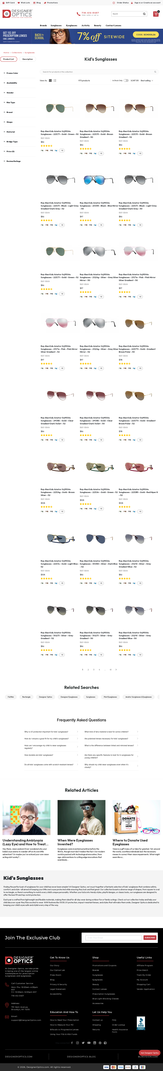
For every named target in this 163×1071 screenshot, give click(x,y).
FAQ (114, 1020)
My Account (142, 980)
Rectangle (26, 697)
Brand (9, 112)
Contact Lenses (113, 25)
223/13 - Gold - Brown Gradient (47, 150)
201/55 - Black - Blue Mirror (56, 150)
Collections (17, 53)
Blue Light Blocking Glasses (105, 999)
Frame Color (12, 73)
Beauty (97, 25)
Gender (10, 93)
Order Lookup (118, 1025)
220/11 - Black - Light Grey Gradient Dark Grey (51, 150)
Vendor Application (146, 989)
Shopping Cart (143, 984)
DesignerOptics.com (37, 1067)
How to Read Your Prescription (64, 1020)
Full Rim (11, 697)
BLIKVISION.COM (148, 1056)
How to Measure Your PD (62, 1025)
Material (11, 132)
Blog (52, 980)
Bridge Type (12, 142)
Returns (96, 1029)
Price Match (142, 970)
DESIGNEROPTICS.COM (18, 1056)
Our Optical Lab (57, 970)
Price (10, 151)
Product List (8, 59)
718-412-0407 (90, 13)
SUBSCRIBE (150, 938)
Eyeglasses (97, 980)
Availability (12, 83)
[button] (47, 146)
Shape (9, 122)
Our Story (54, 965)
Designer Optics (45, 697)
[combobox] (129, 14)
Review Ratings (14, 161)
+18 (62, 150)
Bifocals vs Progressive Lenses (64, 1029)
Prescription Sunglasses (103, 994)
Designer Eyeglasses (69, 697)
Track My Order (144, 975)
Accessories (97, 1003)
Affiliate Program (145, 965)
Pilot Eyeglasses (110, 697)
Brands (95, 970)
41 (110, 669)
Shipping (96, 1025)
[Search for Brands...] (156, 71)
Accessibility (56, 994)
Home (6, 53)
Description (28, 59)
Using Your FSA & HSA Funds (63, 1034)
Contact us (97, 1020)
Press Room (55, 975)
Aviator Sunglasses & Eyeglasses (139, 697)
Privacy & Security (58, 984)
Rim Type (11, 102)
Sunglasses (30, 53)
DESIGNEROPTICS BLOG (81, 1056)
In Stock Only (118, 81)
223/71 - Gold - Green (42, 150)
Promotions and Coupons (104, 965)
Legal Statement (58, 989)
